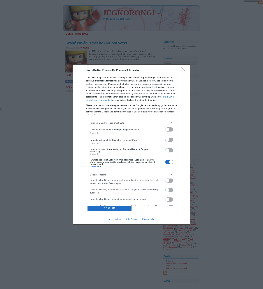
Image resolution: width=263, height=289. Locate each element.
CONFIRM (109, 208)
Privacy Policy (148, 219)
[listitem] (131, 122)
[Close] (184, 70)
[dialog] (131, 144)
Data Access (131, 219)
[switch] (169, 129)
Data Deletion (114, 219)
